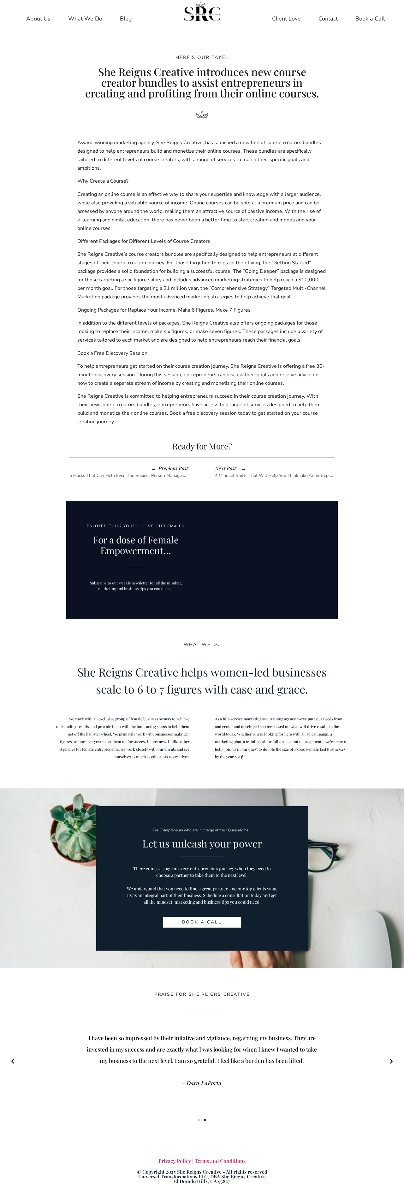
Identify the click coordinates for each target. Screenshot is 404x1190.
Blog (126, 18)
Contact (328, 18)
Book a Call (370, 18)
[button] (12, 1061)
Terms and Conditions (220, 1161)
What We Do (85, 18)
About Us (38, 18)
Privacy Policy (174, 1161)
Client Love (286, 18)
